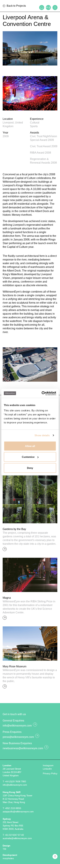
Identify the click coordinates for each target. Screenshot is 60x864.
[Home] (41, 7)
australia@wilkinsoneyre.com (17, 838)
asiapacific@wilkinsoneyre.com (18, 811)
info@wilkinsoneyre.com (17, 725)
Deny (30, 467)
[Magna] (30, 575)
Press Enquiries (12, 731)
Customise (28, 456)
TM (4, 849)
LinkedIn (47, 768)
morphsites (8, 858)
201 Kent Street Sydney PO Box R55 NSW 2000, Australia (13, 825)
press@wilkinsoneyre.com (18, 737)
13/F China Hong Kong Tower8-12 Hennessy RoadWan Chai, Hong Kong (17, 799)
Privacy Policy (50, 773)
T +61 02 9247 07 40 (13, 835)
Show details (42, 435)
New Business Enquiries (17, 743)
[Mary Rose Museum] (30, 643)
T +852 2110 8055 (12, 808)
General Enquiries (13, 720)
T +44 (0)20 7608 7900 (14, 781)
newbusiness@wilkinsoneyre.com (23, 748)
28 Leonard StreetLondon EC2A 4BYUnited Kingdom (12, 772)
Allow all (30, 445)
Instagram (48, 765)
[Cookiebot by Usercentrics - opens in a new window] (42, 393)
